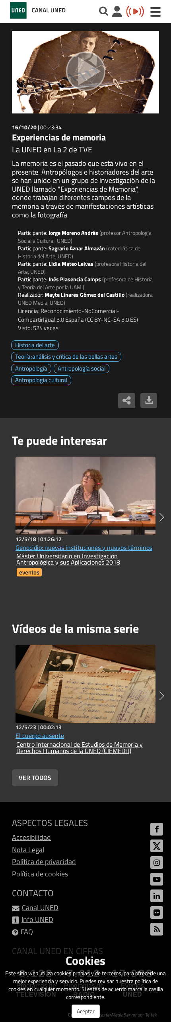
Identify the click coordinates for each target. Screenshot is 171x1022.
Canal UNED (40, 907)
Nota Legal (28, 849)
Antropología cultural (41, 379)
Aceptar (86, 1011)
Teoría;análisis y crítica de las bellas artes (66, 356)
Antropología (31, 368)
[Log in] (117, 12)
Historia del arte (35, 345)
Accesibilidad (31, 837)
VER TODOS (35, 777)
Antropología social (81, 368)
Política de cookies (40, 873)
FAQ (27, 931)
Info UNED (37, 919)
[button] (161, 517)
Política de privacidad (44, 861)
